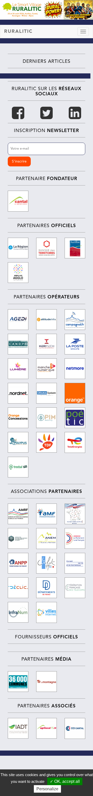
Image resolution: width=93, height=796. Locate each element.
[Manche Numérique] (46, 368)
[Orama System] (46, 393)
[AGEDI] (18, 319)
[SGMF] (75, 514)
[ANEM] (46, 538)
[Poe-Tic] (75, 417)
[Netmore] (75, 368)
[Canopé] (18, 344)
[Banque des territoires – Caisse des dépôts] (46, 248)
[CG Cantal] (18, 201)
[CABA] (18, 272)
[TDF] (46, 442)
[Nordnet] (18, 393)
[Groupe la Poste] (75, 344)
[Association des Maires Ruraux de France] (18, 514)
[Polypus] (18, 442)
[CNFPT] (46, 563)
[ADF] (46, 587)
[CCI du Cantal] (75, 728)
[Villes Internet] (46, 612)
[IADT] (18, 728)
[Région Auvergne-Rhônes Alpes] (18, 248)
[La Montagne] (46, 681)
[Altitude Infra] (46, 319)
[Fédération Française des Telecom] (75, 587)
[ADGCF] (18, 538)
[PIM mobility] (46, 417)
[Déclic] (18, 587)
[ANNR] (75, 538)
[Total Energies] (75, 442)
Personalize (47, 789)
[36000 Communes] (18, 681)
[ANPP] (18, 563)
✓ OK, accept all (65, 781)
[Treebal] (18, 467)
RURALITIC (18, 31)
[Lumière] (18, 368)
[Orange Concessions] (18, 417)
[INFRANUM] (18, 612)
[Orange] (75, 393)
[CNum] (75, 563)
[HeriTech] (46, 344)
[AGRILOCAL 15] (46, 728)
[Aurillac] (75, 248)
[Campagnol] (75, 319)
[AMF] (46, 514)
